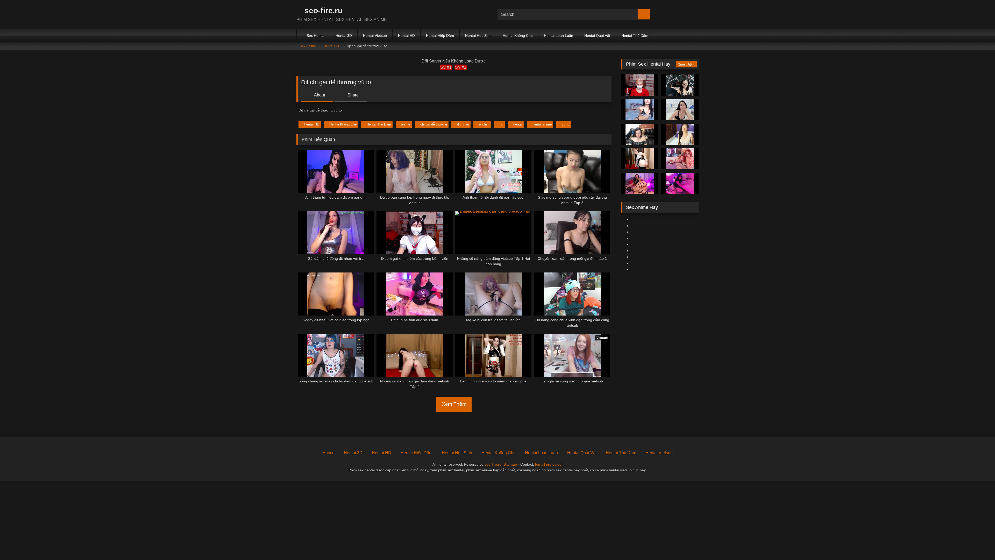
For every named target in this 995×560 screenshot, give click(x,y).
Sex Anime (308, 46)
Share (352, 95)
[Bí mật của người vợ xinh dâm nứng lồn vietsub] (639, 109)
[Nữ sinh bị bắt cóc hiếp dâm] (680, 85)
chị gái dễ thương (433, 124)
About (319, 95)
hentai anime (542, 124)
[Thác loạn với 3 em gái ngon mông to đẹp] (639, 183)
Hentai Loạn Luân (558, 35)
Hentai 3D (344, 35)
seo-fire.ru (322, 10)
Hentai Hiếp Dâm (440, 35)
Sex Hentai (315, 35)
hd (501, 124)
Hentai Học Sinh (478, 35)
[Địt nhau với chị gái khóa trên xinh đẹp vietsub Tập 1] (639, 134)
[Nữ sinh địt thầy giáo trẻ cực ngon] (680, 158)
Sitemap (510, 464)
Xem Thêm (454, 404)
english (484, 124)
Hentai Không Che (518, 35)
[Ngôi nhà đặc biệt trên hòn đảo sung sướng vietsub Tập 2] (639, 85)
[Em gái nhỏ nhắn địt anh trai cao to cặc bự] (639, 158)
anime (405, 124)
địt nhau (463, 124)
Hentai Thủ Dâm (634, 35)
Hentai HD (406, 35)
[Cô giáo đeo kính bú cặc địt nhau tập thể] (680, 183)
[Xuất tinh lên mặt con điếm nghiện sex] (680, 134)
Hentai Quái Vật (597, 35)
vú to (565, 124)
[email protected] (549, 464)
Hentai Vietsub (375, 35)
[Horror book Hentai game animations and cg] (680, 109)
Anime (329, 453)
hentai (517, 124)
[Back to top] (979, 545)
